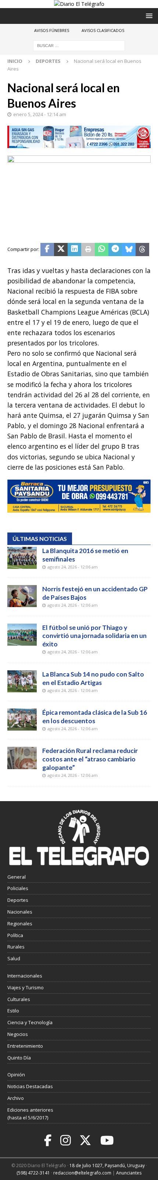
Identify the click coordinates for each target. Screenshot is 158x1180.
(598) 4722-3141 (33, 1173)
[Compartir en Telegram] (115, 249)
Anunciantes (128, 1173)
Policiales (17, 888)
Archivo (15, 1098)
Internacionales (24, 975)
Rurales (16, 946)
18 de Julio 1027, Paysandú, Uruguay (107, 1165)
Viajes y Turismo (25, 987)
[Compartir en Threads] (142, 249)
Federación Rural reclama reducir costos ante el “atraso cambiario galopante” (90, 759)
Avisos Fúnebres (51, 30)
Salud (13, 958)
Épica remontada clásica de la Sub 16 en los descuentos (94, 717)
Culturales (18, 999)
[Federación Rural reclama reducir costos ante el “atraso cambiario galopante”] (22, 758)
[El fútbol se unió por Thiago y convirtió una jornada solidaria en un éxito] (22, 635)
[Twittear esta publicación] (61, 249)
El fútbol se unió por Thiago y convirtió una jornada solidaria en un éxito (94, 636)
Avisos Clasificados (103, 30)
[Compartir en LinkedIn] (74, 249)
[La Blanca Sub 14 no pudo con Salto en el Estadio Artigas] (22, 681)
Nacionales (19, 911)
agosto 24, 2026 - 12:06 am (72, 567)
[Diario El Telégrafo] (79, 3)
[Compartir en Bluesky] (129, 249)
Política (15, 935)
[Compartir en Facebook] (47, 249)
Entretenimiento (25, 1046)
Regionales (19, 923)
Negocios (17, 1034)
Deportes (17, 900)
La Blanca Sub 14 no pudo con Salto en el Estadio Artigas (93, 678)
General (16, 877)
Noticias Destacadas (30, 1086)
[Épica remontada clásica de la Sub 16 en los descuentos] (22, 720)
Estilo (13, 1010)
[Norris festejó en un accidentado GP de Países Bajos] (22, 596)
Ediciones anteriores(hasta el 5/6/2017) (30, 1114)
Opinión (16, 1074)
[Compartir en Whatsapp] (101, 249)
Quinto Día (19, 1057)
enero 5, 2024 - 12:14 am (39, 114)
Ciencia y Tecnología (30, 1022)
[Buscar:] (79, 45)
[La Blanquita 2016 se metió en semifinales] (22, 558)
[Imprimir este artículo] (88, 249)
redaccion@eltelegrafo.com (82, 1173)
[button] (148, 15)
